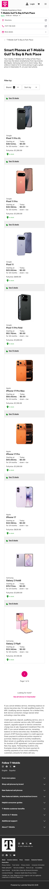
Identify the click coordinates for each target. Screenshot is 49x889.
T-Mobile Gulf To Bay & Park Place (19, 40)
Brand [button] (8, 87)
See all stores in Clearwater (24, 697)
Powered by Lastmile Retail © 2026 (24, 885)
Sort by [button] (31, 87)
